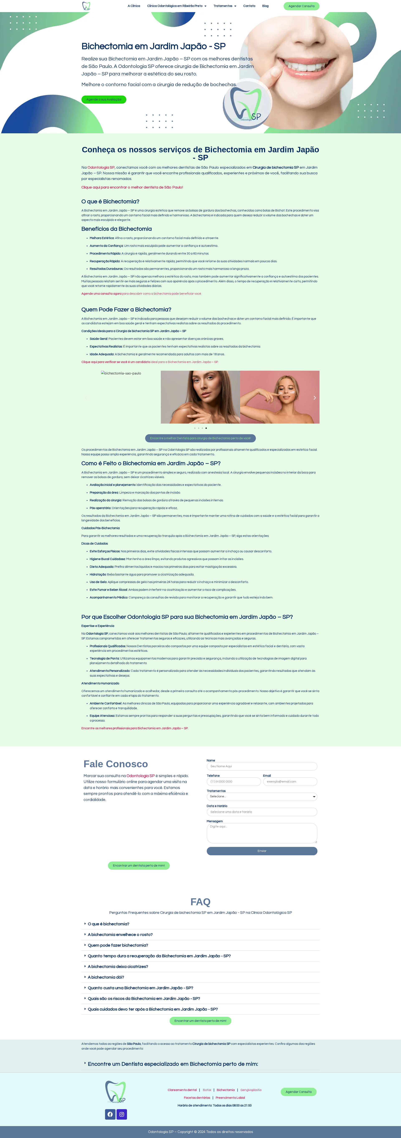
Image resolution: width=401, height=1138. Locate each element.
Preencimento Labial (229, 1097)
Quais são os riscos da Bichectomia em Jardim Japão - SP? (144, 999)
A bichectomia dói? (106, 977)
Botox (207, 1090)
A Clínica (134, 6)
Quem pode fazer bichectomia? (118, 945)
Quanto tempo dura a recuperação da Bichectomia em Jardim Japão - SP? (159, 956)
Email (267, 775)
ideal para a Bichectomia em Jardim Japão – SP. (149, 362)
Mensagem (215, 821)
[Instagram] (122, 1114)
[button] (103, 99)
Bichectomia (226, 1090)
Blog (265, 6)
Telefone (213, 775)
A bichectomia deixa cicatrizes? (118, 967)
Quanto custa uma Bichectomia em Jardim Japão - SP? (140, 988)
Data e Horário (217, 806)
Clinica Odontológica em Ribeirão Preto (174, 6)
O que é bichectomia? (108, 924)
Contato (249, 6)
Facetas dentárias (198, 1097)
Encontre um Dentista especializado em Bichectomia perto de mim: (173, 1064)
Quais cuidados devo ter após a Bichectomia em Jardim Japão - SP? (153, 1009)
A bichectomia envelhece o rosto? (120, 935)
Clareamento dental (182, 1090)
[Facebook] (110, 1114)
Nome (211, 760)
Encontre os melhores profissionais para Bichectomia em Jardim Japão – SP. (134, 728)
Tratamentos (222, 6)
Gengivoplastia (250, 1090)
